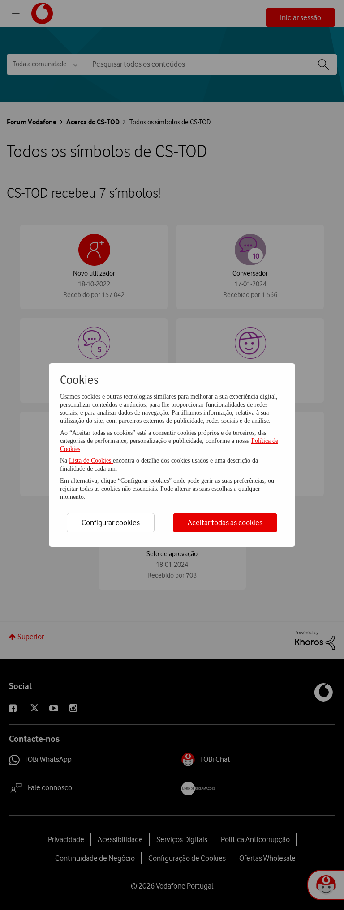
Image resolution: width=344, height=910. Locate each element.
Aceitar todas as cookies (225, 522)
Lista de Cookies (91, 460)
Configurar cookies (111, 522)
